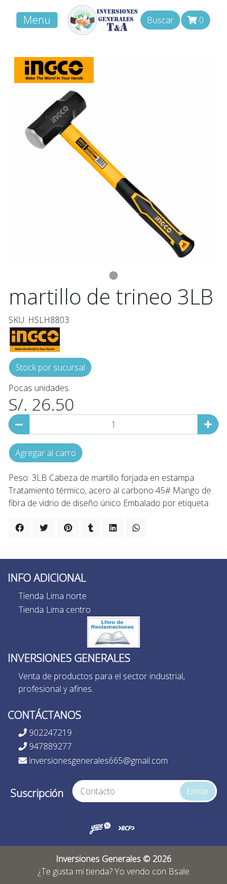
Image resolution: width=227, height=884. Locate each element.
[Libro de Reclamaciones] (113, 631)
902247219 (49, 732)
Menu (37, 20)
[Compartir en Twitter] (44, 528)
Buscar (160, 20)
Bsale (179, 871)
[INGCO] (34, 338)
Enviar (197, 791)
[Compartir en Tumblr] (90, 528)
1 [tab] (113, 275)
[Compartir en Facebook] (19, 528)
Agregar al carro (45, 453)
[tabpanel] (113, 162)
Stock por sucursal (50, 367)
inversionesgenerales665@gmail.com (97, 760)
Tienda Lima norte (52, 596)
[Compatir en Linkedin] (113, 528)
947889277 (49, 746)
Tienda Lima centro (54, 609)
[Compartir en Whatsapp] (136, 528)
